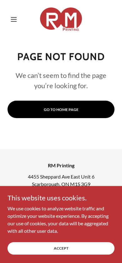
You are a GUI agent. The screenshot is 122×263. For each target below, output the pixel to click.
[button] (15, 19)
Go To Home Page (61, 109)
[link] (61, 19)
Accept (61, 248)
